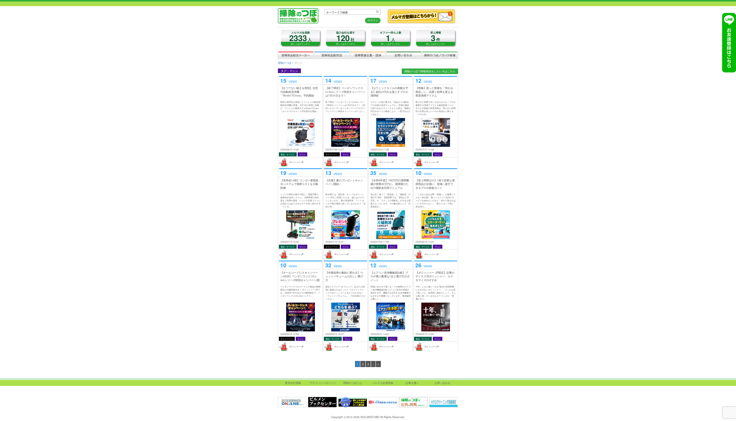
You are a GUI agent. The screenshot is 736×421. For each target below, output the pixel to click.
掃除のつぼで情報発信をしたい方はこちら (429, 71)
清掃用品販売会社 (331, 55)
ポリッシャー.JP (296, 162)
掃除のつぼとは (352, 383)
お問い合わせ (403, 55)
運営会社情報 (293, 383)
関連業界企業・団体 (367, 55)
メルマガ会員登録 (382, 383)
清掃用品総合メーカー (296, 55)
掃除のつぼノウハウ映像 (439, 55)
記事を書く (412, 383)
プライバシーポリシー (322, 383)
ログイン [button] (372, 20)
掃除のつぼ (284, 63)
